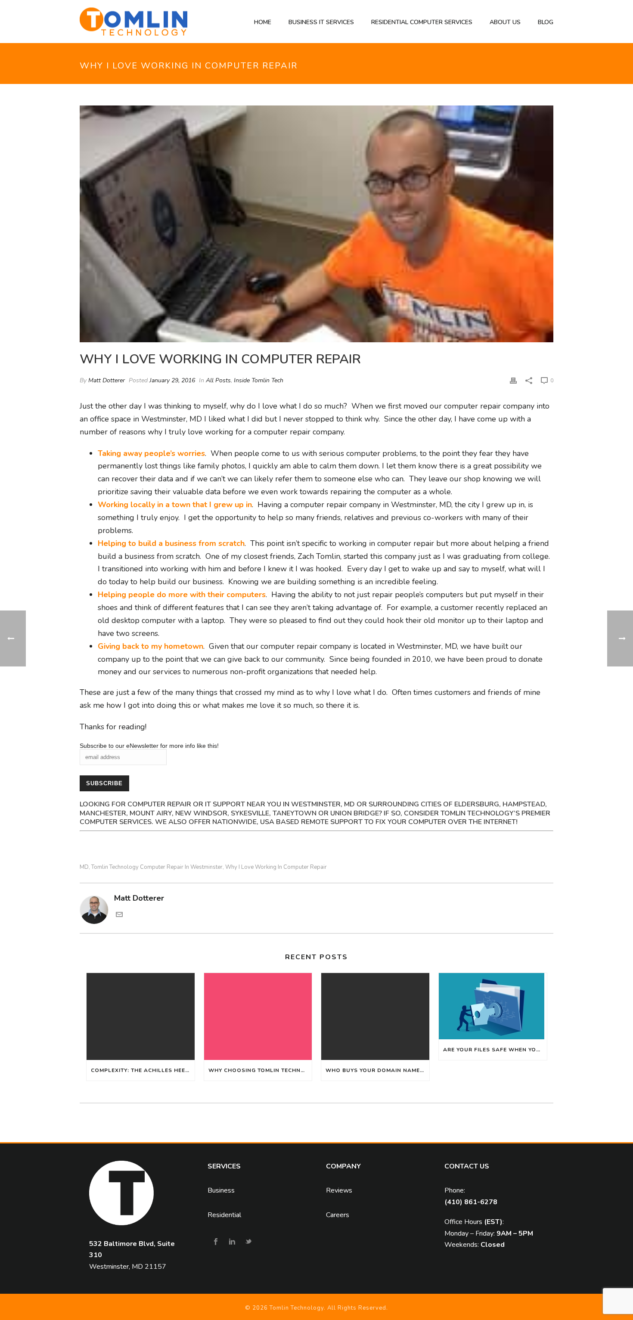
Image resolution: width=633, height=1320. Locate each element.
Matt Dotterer (106, 380)
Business (221, 1190)
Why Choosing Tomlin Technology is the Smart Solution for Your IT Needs (260, 1070)
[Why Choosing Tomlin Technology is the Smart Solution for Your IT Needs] (258, 1016)
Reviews (339, 1190)
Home (262, 22)
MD (84, 867)
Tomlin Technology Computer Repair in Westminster (157, 867)
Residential (224, 1215)
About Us (505, 22)
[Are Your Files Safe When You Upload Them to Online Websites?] (493, 1006)
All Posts (218, 380)
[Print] (513, 380)
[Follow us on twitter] (248, 1242)
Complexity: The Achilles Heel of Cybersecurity (143, 1070)
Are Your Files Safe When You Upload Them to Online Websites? (495, 1049)
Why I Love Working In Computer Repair (276, 867)
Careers (337, 1215)
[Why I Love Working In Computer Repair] (316, 223)
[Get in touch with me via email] (119, 915)
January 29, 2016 (172, 380)
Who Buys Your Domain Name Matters (377, 1070)
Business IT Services (321, 22)
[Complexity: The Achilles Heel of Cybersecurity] (141, 1016)
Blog (545, 22)
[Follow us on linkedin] (232, 1242)
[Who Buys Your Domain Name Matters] (375, 1016)
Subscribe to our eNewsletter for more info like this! (149, 745)
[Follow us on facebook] (215, 1242)
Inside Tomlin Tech (258, 380)
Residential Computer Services (421, 22)
